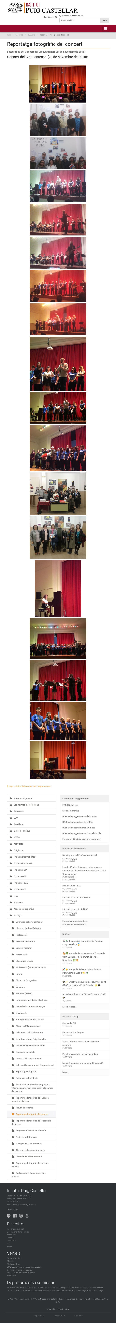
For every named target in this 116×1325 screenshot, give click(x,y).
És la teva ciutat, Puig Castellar (30, 1039)
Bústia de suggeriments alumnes (78, 827)
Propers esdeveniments (74, 848)
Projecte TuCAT (21, 882)
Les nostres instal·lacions (26, 804)
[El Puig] (42, 7)
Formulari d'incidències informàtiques (81, 839)
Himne (18, 974)
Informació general (22, 798)
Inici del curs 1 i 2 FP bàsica (76, 897)
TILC (15, 896)
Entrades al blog (70, 1016)
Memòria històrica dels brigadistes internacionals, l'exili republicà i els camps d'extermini (32, 1088)
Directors (20, 987)
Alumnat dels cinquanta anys (30, 1150)
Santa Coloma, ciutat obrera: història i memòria (81, 1043)
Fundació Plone (62, 1299)
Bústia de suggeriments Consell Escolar (82, 833)
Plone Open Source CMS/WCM (23, 1299)
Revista (10, 1237)
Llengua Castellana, (42, 1290)
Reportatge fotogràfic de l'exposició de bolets (31, 1122)
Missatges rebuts (24, 961)
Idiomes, (18, 1290)
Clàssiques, (63, 1287)
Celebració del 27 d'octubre (29, 1032)
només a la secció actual (72, 15)
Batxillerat (18, 824)
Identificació (48, 17)
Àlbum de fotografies (26, 980)
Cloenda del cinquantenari (28, 1156)
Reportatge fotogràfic (26, 1071)
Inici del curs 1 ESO (71, 885)
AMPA (16, 837)
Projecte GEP (19, 876)
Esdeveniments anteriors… (75, 921)
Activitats (18, 843)
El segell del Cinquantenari (28, 1143)
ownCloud (11, 1276)
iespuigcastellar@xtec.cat (24, 1204)
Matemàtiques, (58, 1290)
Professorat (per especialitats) (30, 967)
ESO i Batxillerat (70, 805)
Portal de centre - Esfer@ (24, 1273)
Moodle (10, 1261)
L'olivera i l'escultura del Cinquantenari (34, 1065)
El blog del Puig (13, 1264)
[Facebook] (15, 1216)
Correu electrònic (14, 1258)
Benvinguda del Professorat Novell (79, 855)
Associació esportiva (23, 909)
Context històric (23, 948)
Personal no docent (25, 941)
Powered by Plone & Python (58, 1309)
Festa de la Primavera (26, 1137)
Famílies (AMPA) (23, 993)
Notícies (66, 934)
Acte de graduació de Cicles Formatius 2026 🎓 (84, 996)
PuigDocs (18, 850)
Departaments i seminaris (31, 1282)
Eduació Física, (81, 1287)
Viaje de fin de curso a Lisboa (30, 1045)
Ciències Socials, (51, 1287)
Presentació (21, 954)
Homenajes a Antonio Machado (31, 1000)
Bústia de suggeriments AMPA (77, 822)
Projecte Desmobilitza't (24, 856)
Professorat (21, 935)
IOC (8, 1243)
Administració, (13, 1287)
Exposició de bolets (25, 1052)
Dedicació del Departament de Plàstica (28, 1175)
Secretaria (18, 811)
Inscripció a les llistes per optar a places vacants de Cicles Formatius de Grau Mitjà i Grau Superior (84, 870)
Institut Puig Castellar (27, 1190)
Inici (9, 35)
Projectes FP (19, 889)
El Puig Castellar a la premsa (29, 1019)
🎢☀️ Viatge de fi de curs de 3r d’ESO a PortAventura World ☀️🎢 (81, 971)
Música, (68, 1290)
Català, (40, 1287)
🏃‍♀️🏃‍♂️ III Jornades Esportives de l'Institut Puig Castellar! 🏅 (82, 943)
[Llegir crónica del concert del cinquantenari (28, 786)
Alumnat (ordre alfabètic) (28, 928)
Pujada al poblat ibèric (26, 1078)
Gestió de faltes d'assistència (19, 1270)
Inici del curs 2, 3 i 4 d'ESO (75, 909)
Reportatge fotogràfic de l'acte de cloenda (30, 1165)
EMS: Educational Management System (24, 1267)
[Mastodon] (8, 1216)
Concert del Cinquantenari (28, 1058)
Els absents (21, 1013)
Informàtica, (28, 1290)
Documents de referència (18, 1232)
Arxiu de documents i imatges (30, 1006)
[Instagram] (21, 1216)
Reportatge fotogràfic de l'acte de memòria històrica (30, 1099)
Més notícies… (69, 1006)
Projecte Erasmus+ (22, 863)
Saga (9, 1273)
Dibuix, (72, 1287)
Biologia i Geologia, (28, 1287)
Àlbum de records (24, 1107)
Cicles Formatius (21, 830)
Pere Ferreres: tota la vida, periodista (80, 1054)
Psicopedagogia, (79, 1290)
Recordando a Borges (73, 1032)
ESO (15, 817)
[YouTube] (27, 1216)
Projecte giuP (20, 869)
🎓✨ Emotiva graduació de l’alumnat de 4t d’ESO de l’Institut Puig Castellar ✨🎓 (84, 983)
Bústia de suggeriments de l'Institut (79, 816)
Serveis (14, 1253)
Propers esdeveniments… (74, 924)
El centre (19, 35)
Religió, (90, 1290)
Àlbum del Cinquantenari (27, 1026)
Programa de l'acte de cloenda (30, 1130)
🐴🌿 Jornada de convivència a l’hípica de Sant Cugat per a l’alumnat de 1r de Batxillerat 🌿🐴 (83, 957)
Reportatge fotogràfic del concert (31, 1114)
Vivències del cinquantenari (29, 922)
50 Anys (31, 35)
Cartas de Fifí (69, 1023)
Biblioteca (18, 902)
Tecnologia (98, 1290)
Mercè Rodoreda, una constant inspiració (82, 1063)
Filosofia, (92, 1287)
